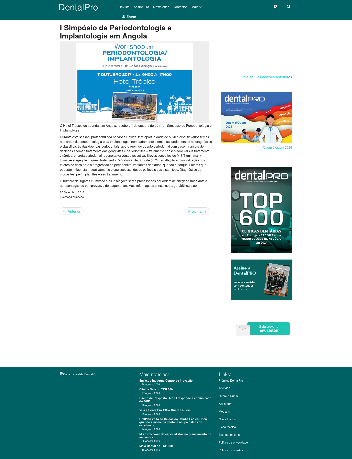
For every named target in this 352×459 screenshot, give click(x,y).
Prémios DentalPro (231, 380)
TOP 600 (224, 388)
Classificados (227, 419)
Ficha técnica (227, 427)
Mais (195, 6)
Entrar (131, 16)
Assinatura (141, 6)
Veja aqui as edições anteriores (266, 76)
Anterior (71, 211)
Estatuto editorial (229, 435)
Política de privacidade (233, 442)
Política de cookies (231, 450)
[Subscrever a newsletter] (263, 338)
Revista (124, 6)
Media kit (224, 411)
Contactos (180, 6)
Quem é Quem (228, 396)
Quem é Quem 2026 (277, 147)
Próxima (197, 211)
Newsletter (161, 6)
